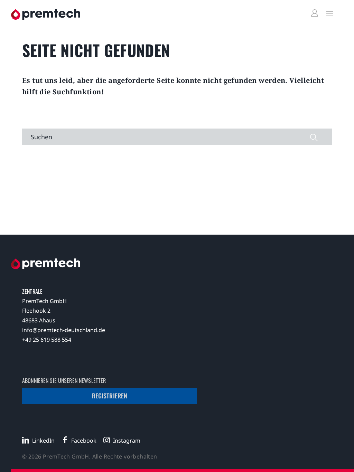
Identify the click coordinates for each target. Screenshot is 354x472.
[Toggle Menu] (328, 13)
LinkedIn (43, 440)
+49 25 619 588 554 (46, 339)
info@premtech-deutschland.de (63, 330)
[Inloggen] (315, 13)
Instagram (126, 440)
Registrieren (110, 395)
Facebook (83, 440)
